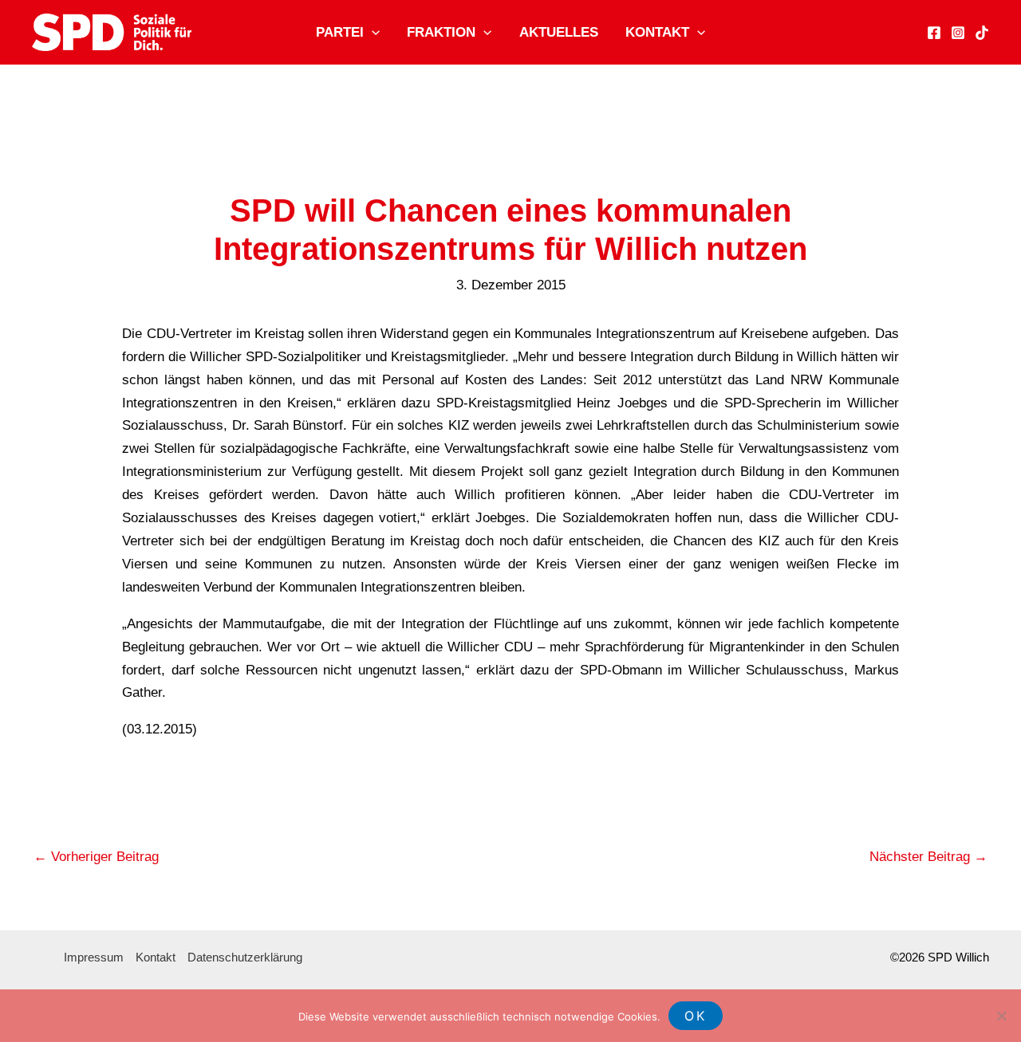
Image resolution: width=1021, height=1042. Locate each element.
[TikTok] (982, 33)
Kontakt (657, 32)
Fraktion (441, 32)
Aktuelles (558, 32)
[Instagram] (958, 33)
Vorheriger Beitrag (96, 856)
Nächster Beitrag (928, 856)
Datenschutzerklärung (244, 957)
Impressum (94, 957)
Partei (340, 32)
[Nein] (1001, 1016)
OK (695, 1016)
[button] (372, 33)
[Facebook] (934, 33)
